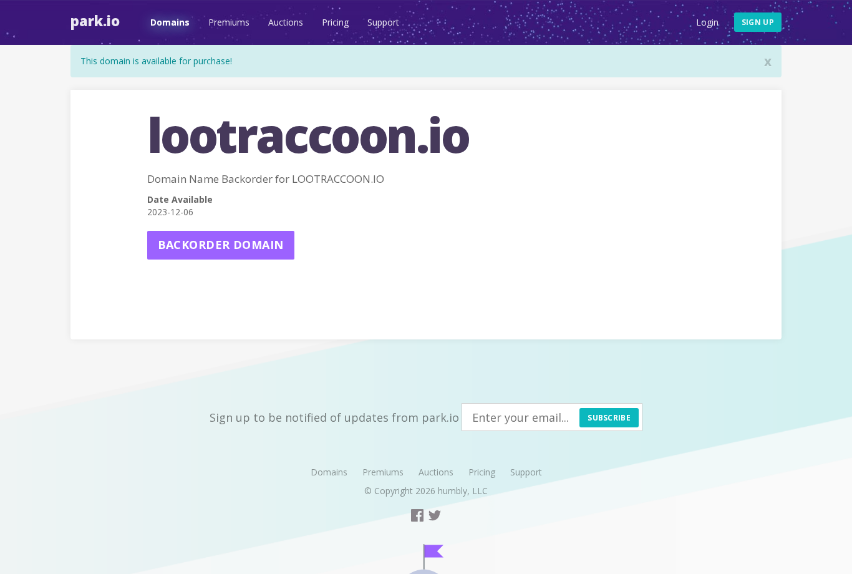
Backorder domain (221, 244)
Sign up (758, 22)
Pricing (335, 22)
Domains (170, 22)
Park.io (95, 20)
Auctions (285, 22)
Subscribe (609, 417)
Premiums (228, 22)
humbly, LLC (463, 491)
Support (383, 22)
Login (707, 22)
